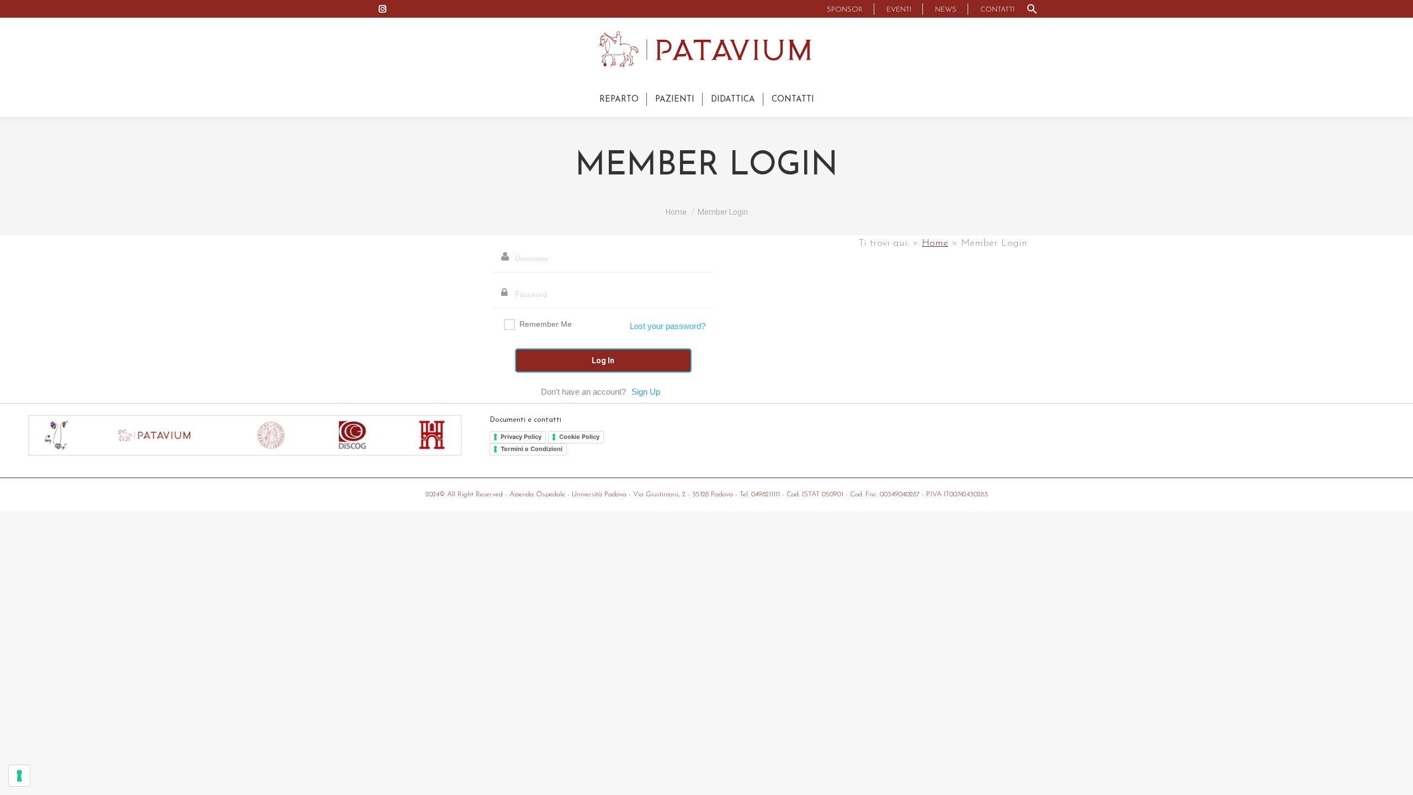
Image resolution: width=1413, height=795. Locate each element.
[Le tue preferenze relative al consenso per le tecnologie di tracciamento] (19, 775)
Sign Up (645, 391)
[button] (1032, 8)
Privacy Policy (521, 437)
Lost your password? (667, 326)
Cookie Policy (579, 437)
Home (935, 243)
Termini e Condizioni (531, 449)
